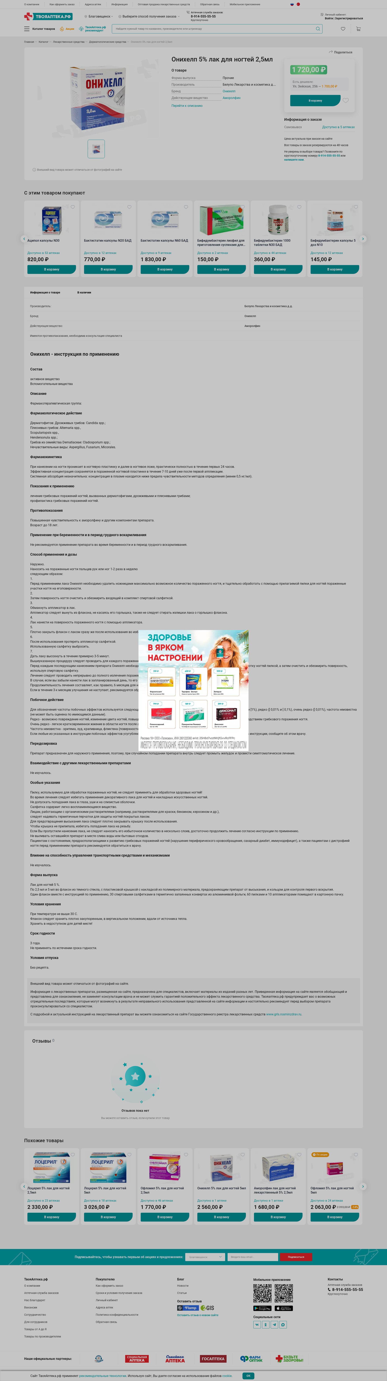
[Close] (244, 634)
